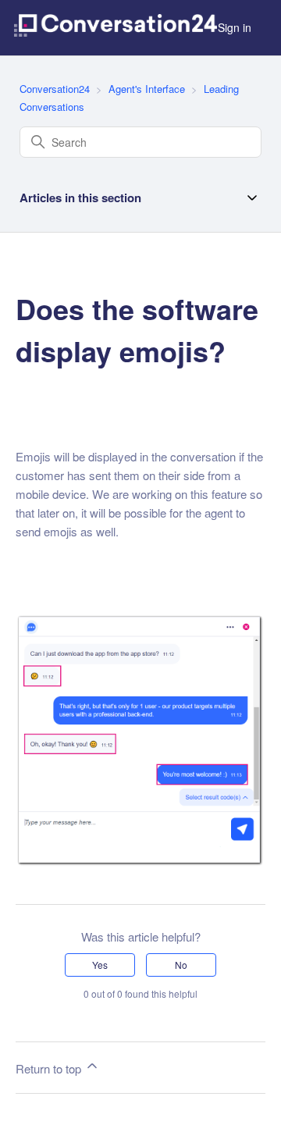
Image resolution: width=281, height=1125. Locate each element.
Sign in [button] (234, 27)
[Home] (115, 27)
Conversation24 (55, 88)
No (181, 964)
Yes (100, 964)
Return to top (50, 1068)
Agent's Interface (148, 88)
